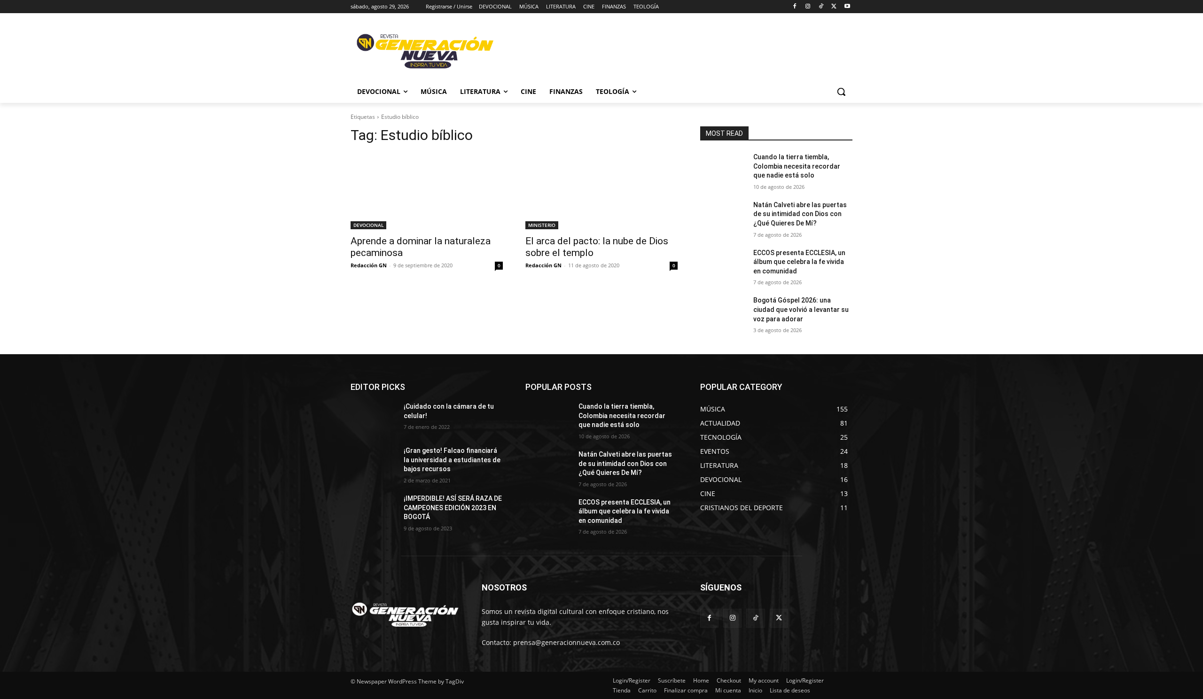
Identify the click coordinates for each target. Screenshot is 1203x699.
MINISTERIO (541, 225)
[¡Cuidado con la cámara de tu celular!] (373, 418)
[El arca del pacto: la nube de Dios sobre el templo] (601, 191)
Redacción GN (369, 265)
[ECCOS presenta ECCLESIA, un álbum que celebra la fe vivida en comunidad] (723, 264)
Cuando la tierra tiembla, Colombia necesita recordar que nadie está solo (796, 166)
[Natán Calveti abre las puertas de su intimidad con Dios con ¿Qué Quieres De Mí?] (723, 217)
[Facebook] (794, 6)
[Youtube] (847, 6)
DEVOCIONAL (368, 225)
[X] (833, 6)
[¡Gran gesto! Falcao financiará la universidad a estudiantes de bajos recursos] (373, 462)
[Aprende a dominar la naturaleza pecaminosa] (427, 191)
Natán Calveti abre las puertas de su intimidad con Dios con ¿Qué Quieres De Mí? (800, 214)
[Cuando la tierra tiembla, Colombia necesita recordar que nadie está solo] (723, 169)
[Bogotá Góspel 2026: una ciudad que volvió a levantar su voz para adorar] (723, 312)
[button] (841, 91)
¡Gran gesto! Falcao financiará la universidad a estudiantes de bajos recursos (452, 460)
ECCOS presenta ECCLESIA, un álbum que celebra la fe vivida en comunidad (799, 262)
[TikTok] (821, 6)
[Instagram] (808, 6)
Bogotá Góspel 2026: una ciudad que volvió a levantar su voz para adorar (801, 309)
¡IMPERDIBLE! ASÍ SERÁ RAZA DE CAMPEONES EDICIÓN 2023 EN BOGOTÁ (453, 507)
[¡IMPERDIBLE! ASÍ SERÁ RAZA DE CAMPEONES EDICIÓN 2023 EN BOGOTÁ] (373, 510)
